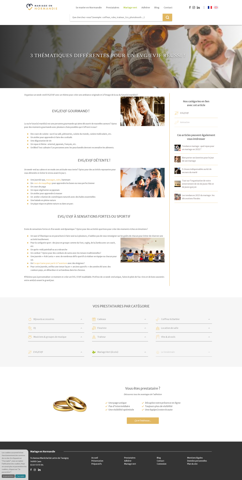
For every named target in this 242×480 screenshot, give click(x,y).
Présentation (97, 461)
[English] (216, 7)
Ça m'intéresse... (142, 420)
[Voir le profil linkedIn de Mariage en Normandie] (39, 470)
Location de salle (169, 328)
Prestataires (129, 458)
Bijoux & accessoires (43, 319)
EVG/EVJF (184, 113)
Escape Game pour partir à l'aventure (50, 263)
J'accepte (20, 476)
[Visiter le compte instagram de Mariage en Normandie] (35, 470)
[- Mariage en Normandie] (177, 149)
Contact (160, 461)
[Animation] (176, 122)
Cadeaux (101, 319)
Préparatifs (96, 464)
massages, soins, (53, 180)
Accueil (94, 458)
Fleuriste (102, 328)
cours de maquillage (42, 183)
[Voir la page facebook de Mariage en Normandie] (31, 470)
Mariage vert (130, 464)
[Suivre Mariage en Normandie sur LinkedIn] (198, 7)
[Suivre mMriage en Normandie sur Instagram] (193, 7)
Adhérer (127, 461)
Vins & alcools (168, 337)
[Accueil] (41, 7)
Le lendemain (168, 352)
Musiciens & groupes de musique (49, 337)
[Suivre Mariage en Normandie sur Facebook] (190, 7)
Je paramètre (8, 476)
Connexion (161, 464)
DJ (34, 328)
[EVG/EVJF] (176, 113)
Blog (159, 458)
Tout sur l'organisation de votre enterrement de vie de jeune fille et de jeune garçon (198, 184)
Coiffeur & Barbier (170, 319)
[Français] (210, 7)
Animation (185, 122)
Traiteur (101, 337)
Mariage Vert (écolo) (107, 352)
